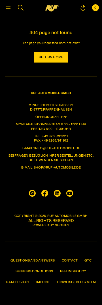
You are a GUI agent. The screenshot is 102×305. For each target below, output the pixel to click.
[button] (20, 7)
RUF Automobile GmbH (67, 216)
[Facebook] (45, 193)
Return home (51, 57)
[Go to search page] (20, 7)
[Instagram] (32, 193)
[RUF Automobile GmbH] (52, 7)
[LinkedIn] (57, 193)
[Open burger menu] (8, 7)
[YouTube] (69, 193)
